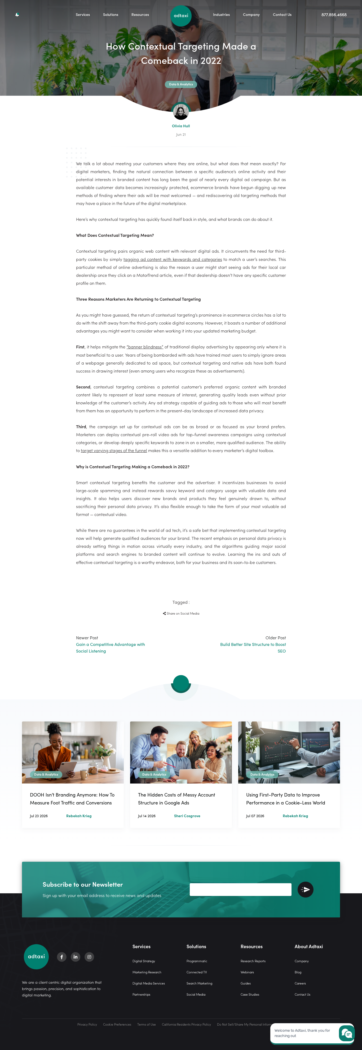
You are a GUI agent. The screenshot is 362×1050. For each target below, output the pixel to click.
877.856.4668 (334, 14)
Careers (300, 983)
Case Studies (250, 994)
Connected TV (197, 972)
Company (251, 14)
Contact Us (282, 14)
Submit (306, 890)
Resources (140, 14)
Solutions (110, 14)
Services (83, 14)
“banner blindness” (145, 346)
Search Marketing (199, 983)
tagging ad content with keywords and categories (172, 259)
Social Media (196, 994)
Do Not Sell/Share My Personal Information (248, 1024)
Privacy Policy (87, 1024)
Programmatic (197, 961)
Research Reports (253, 961)
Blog (298, 972)
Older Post (253, 644)
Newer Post (110, 644)
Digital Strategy (144, 961)
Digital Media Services (149, 983)
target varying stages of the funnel (114, 450)
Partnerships (141, 994)
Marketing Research (147, 972)
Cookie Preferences (117, 1024)
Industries (221, 14)
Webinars (247, 972)
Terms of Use (146, 1024)
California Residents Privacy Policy (186, 1024)
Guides (246, 983)
